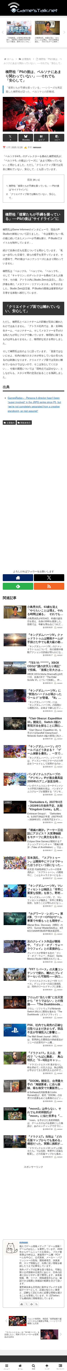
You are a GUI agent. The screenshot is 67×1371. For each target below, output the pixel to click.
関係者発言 (25, 422)
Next (64, 32)
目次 (29, 179)
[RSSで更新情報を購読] (49, 586)
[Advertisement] (33, 461)
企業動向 (11, 422)
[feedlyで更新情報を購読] (18, 586)
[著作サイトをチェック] (18, 577)
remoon (23, 1242)
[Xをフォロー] (49, 577)
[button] (56, 138)
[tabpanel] (19, 32)
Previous (2, 32)
